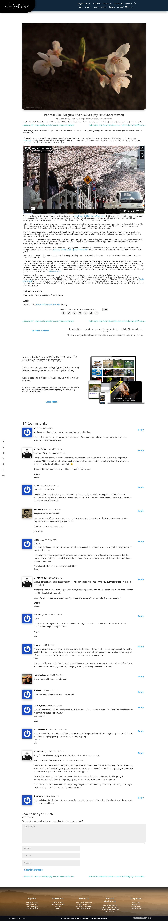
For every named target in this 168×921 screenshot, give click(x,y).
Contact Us (136, 904)
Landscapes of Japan (58, 904)
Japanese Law (136, 908)
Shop (87, 7)
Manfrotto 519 (55, 271)
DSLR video (66, 122)
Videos (95, 118)
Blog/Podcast (83, 4)
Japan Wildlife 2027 (110, 911)
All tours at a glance (110, 905)
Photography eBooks (84, 908)
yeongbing (38, 509)
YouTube (27, 140)
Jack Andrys (39, 614)
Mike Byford (39, 706)
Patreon (106, 4)
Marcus (37, 485)
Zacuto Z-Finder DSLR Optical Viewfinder (70, 249)
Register (112, 7)
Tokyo (133, 122)
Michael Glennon (41, 729)
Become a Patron (40, 330)
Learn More (51, 401)
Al (35, 428)
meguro (95, 122)
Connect (117, 4)
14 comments (106, 118)
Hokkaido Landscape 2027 (110, 909)
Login (96, 7)
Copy (105, 309)
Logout (103, 7)
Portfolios (96, 4)
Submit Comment (33, 869)
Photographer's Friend (84, 902)
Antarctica (58, 908)
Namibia (58, 906)
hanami (76, 122)
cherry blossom (52, 122)
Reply (141, 429)
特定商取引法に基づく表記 (17, 918)
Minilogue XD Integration (83, 906)
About (127, 4)
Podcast (87, 118)
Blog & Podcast (32, 902)
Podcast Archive (32, 904)
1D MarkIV (38, 122)
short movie (123, 122)
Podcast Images (32, 906)
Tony (36, 645)
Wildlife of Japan (58, 902)
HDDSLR (86, 122)
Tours (80, 7)
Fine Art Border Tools (84, 904)
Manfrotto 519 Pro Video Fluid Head (89, 216)
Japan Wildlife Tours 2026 (110, 907)
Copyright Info (136, 906)
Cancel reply (27, 817)
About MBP (136, 902)
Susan (49, 814)
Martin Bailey (64, 118)
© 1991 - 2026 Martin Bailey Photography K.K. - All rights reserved (84, 918)
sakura (113, 122)
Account (120, 7)
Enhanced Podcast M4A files (48, 304)
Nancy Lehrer (40, 675)
